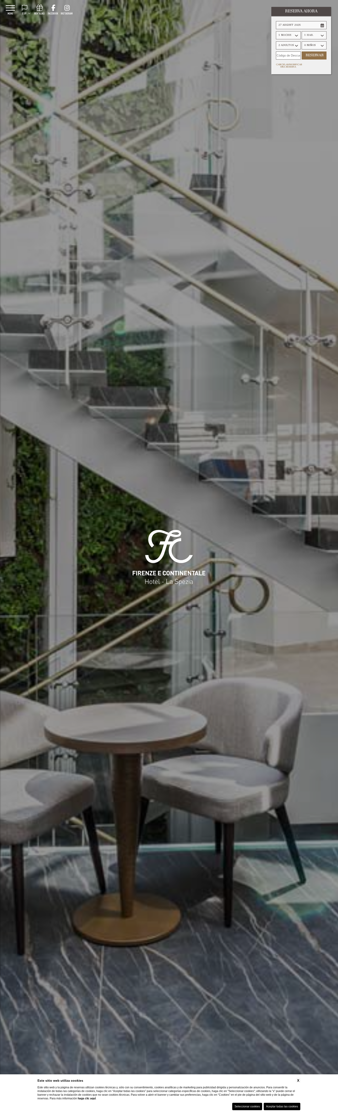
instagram (67, 13)
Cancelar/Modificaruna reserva (288, 66)
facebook (53, 13)
